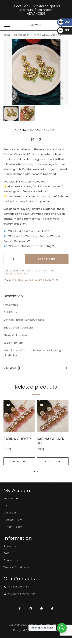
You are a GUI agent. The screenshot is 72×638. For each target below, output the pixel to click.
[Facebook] (19, 608)
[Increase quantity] (20, 259)
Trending (23, 273)
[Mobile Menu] (7, 25)
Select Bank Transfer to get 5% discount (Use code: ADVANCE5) (36, 10)
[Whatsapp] (41, 608)
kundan (50, 279)
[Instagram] (30, 608)
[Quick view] (8, 404)
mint (59, 279)
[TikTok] (52, 608)
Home (6, 34)
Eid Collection (22, 34)
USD (64, 22)
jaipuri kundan (34, 279)
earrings (18, 279)
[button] (19, 461)
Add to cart (47, 259)
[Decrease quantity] (6, 259)
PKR (64, 30)
